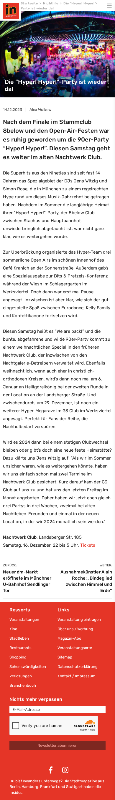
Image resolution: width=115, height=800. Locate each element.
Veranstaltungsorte (75, 648)
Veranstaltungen (24, 619)
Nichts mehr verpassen (35, 699)
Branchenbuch (22, 685)
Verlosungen (20, 676)
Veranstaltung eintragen (79, 619)
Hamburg (30, 786)
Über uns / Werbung (75, 629)
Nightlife (50, 3)
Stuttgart (74, 786)
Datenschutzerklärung (78, 666)
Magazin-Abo (69, 638)
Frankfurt (48, 786)
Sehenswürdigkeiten (27, 666)
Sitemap (65, 657)
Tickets (87, 545)
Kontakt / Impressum (77, 676)
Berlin (14, 786)
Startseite (29, 3)
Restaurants (20, 648)
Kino (13, 629)
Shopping (18, 657)
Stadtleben (19, 638)
